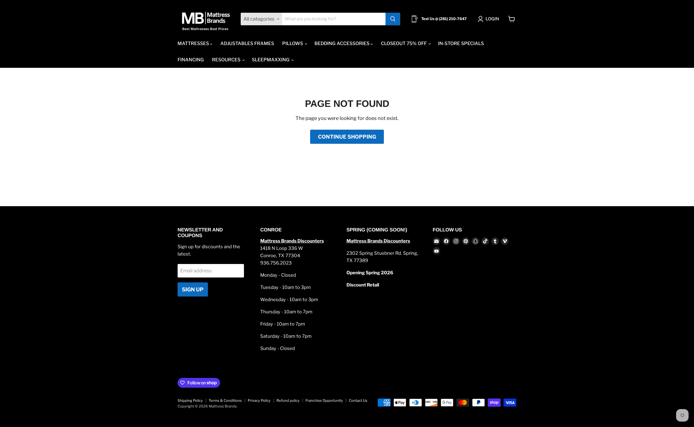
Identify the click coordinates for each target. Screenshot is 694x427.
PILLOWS (293, 43)
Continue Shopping (347, 136)
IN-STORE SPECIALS (461, 43)
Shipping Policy (190, 400)
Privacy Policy (259, 400)
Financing (191, 59)
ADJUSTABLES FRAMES (247, 43)
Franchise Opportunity (324, 400)
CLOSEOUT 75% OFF (404, 43)
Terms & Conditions (225, 400)
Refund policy (288, 400)
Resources (227, 59)
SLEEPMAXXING (271, 59)
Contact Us (358, 400)
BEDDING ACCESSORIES (342, 43)
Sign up (193, 289)
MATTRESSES (194, 43)
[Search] (392, 19)
